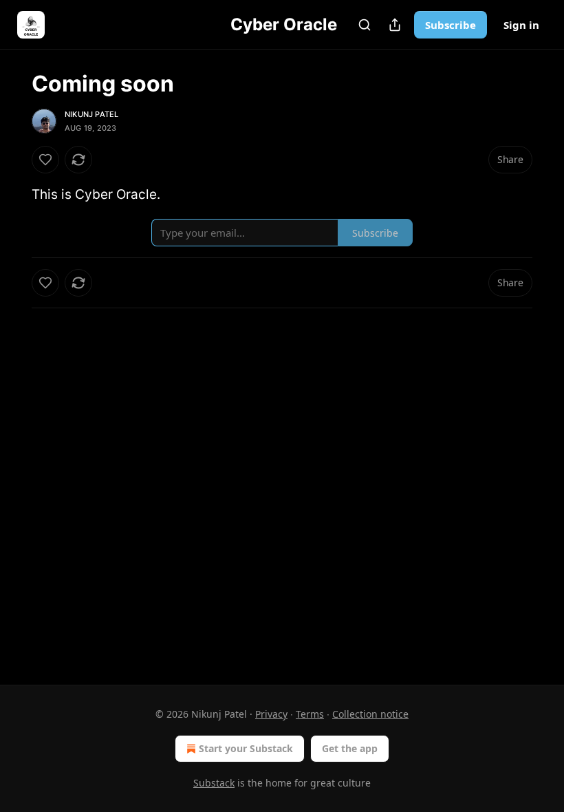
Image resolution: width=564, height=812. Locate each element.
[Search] (364, 25)
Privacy (271, 713)
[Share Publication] (395, 25)
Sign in (521, 25)
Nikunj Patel (91, 114)
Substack (214, 782)
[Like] (45, 159)
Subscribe (450, 25)
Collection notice (370, 713)
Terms (310, 713)
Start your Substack (246, 748)
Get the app (350, 748)
